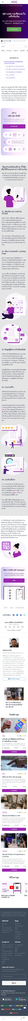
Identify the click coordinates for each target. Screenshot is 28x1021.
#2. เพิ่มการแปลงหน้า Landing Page (16, 69)
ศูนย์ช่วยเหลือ (18, 955)
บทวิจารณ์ (17, 938)
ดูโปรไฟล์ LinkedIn (15, 678)
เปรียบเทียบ (17, 932)
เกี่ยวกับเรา (17, 923)
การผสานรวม (18, 934)
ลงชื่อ (14, 580)
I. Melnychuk (6, 747)
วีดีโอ (16, 951)
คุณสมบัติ (22, 50)
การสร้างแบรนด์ (19, 607)
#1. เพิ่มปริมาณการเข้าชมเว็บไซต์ (15, 66)
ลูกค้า (6, 607)
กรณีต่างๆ (16, 50)
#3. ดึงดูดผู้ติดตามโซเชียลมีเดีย (14, 72)
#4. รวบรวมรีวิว (11, 74)
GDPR (3, 961)
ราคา (16, 930)
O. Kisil (5, 786)
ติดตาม (14, 983)
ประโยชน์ (4, 923)
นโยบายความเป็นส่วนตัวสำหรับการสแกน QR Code (7, 955)
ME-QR (2, 5)
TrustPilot (17, 936)
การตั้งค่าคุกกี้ (5, 959)
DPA (3, 963)
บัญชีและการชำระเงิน (7, 945)
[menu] (3, 2)
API (3, 925)
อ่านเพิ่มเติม (14, 751)
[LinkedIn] (10, 41)
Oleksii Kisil (6, 41)
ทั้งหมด (3, 50)
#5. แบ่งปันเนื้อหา (11, 77)
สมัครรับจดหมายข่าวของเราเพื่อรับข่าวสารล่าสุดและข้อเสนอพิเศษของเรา (13, 970)
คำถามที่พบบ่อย (19, 945)
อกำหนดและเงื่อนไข (7, 951)
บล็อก (6, 5)
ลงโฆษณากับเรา (6, 932)
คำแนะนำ (9, 50)
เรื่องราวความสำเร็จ (20, 953)
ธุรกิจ (11, 607)
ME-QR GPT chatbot (7, 930)
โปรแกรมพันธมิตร (6, 928)
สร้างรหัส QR (14, 29)
